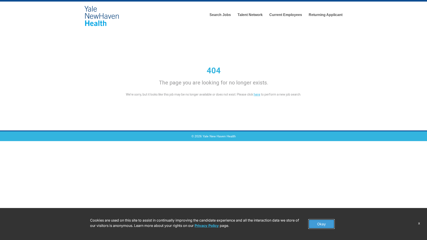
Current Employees (285, 15)
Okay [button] (321, 224)
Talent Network (250, 15)
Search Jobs (220, 15)
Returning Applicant (325, 15)
